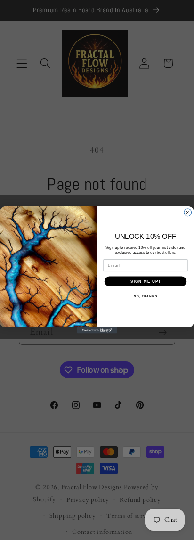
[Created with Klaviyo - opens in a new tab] (97, 330)
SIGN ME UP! (145, 281)
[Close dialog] (188, 212)
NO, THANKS (145, 296)
